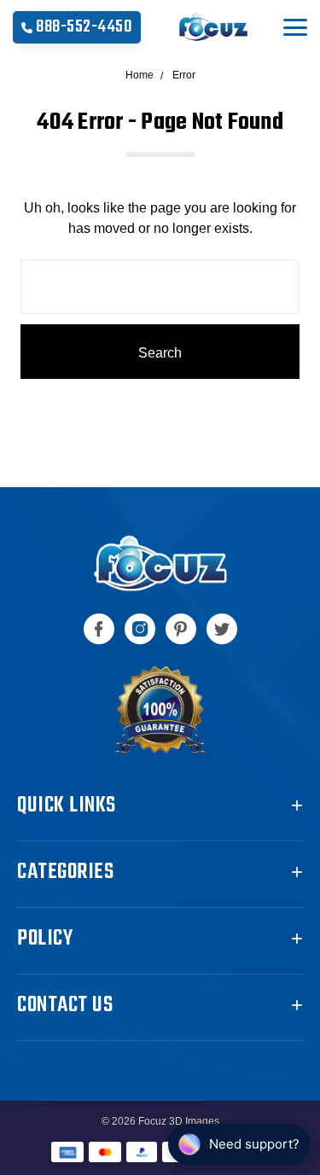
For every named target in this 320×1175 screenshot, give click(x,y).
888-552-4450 (84, 27)
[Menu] (295, 27)
